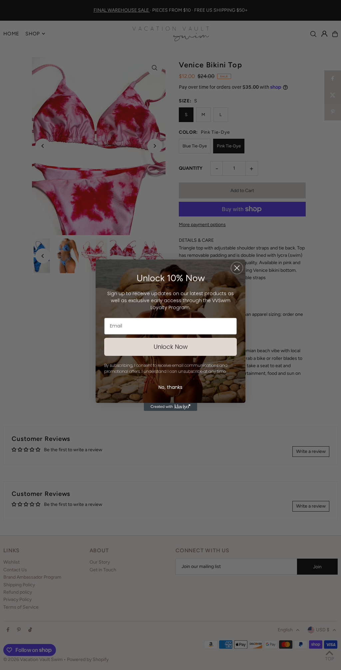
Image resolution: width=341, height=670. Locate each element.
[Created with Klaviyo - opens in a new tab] (170, 407)
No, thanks (170, 387)
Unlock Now (171, 347)
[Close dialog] (237, 268)
